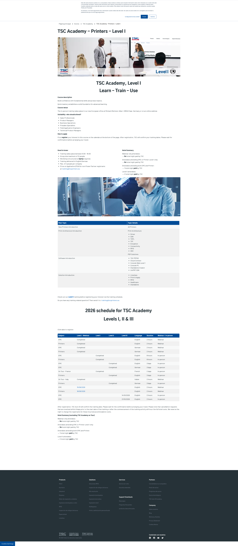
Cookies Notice (153, 524)
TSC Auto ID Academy (155, 499)
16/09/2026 (81, 391)
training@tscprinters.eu (71, 169)
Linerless (62, 518)
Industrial (62, 491)
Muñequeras (93, 506)
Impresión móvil (94, 503)
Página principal (65, 24)
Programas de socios (155, 491)
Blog (150, 513)
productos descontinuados (127, 508)
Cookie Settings (7, 544)
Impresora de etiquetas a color (68, 503)
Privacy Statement (154, 520)
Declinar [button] (153, 16)
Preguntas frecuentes (125, 505)
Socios (76, 24)
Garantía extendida (124, 487)
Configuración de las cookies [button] (132, 16)
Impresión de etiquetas (96, 495)
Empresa (61, 495)
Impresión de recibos (95, 499)
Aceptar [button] (144, 16)
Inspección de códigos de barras (68, 510)
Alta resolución (93, 491)
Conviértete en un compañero (158, 484)
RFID (60, 506)
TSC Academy (88, 24)
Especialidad (63, 514)
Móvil (60, 484)
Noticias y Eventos (154, 517)
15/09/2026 (81, 387)
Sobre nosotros (153, 509)
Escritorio (62, 487)
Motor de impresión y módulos (68, 499)
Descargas (122, 501)
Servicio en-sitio (124, 484)
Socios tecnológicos (155, 495)
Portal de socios (153, 487)
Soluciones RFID (94, 484)
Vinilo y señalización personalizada (99, 510)
